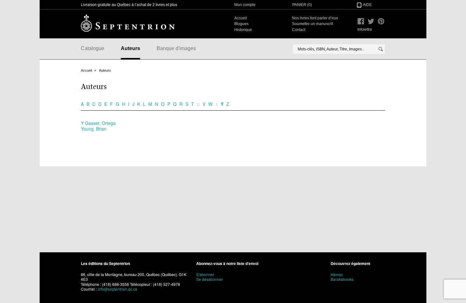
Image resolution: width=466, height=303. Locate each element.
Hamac (337, 274)
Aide (367, 5)
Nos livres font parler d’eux (315, 18)
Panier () (302, 5)
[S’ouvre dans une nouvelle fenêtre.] (361, 21)
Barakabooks (342, 279)
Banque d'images (176, 48)
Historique (243, 30)
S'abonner (205, 274)
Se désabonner (209, 279)
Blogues (241, 24)
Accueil (240, 18)
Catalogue (92, 48)
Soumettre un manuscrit (312, 24)
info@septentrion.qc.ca (117, 289)
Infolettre (364, 29)
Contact (298, 30)
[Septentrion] (128, 23)
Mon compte (245, 5)
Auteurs (130, 48)
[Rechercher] (380, 49)
